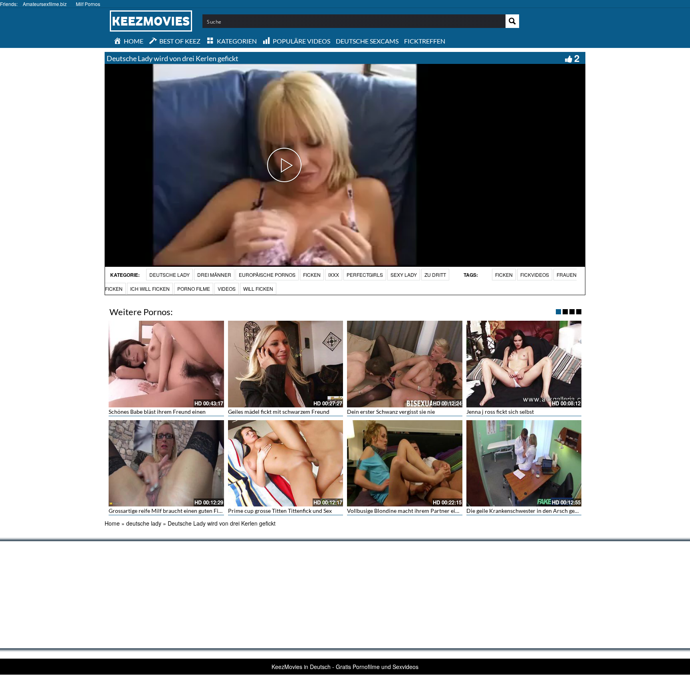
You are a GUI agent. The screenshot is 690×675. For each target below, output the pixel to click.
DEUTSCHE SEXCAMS (367, 41)
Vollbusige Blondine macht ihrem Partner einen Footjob (416, 510)
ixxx (333, 274)
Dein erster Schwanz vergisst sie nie (391, 411)
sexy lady (404, 274)
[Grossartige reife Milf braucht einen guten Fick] (166, 463)
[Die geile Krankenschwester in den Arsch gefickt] (524, 463)
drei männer (214, 274)
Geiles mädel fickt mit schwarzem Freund (278, 411)
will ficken (258, 288)
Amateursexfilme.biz (45, 4)
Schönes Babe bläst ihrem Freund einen (157, 411)
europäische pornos (267, 274)
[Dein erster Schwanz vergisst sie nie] (404, 364)
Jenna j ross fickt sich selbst (500, 411)
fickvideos (534, 274)
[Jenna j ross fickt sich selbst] (524, 364)
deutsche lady (169, 274)
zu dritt (435, 274)
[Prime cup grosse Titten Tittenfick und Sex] (285, 463)
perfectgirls (365, 274)
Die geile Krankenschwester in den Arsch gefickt (525, 510)
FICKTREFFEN (424, 41)
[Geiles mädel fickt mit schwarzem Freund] (285, 364)
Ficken (312, 274)
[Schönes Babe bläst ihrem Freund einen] (166, 364)
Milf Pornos (88, 4)
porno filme (193, 288)
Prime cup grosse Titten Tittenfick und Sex (280, 510)
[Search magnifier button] (512, 21)
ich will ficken (150, 288)
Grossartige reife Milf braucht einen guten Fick (166, 510)
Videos (227, 288)
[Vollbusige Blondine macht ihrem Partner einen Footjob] (404, 463)
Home (112, 523)
